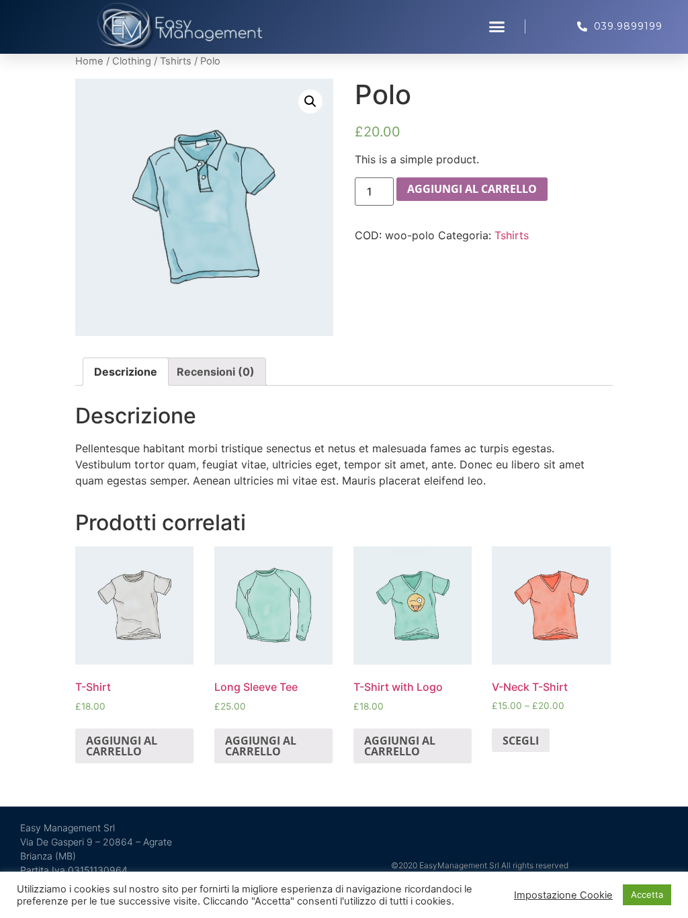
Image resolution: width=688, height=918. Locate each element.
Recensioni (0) (216, 371)
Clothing (131, 61)
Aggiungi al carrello (472, 188)
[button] (497, 27)
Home (89, 61)
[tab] (126, 372)
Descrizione (125, 371)
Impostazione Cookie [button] (563, 895)
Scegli (521, 740)
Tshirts (175, 61)
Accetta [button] (647, 894)
